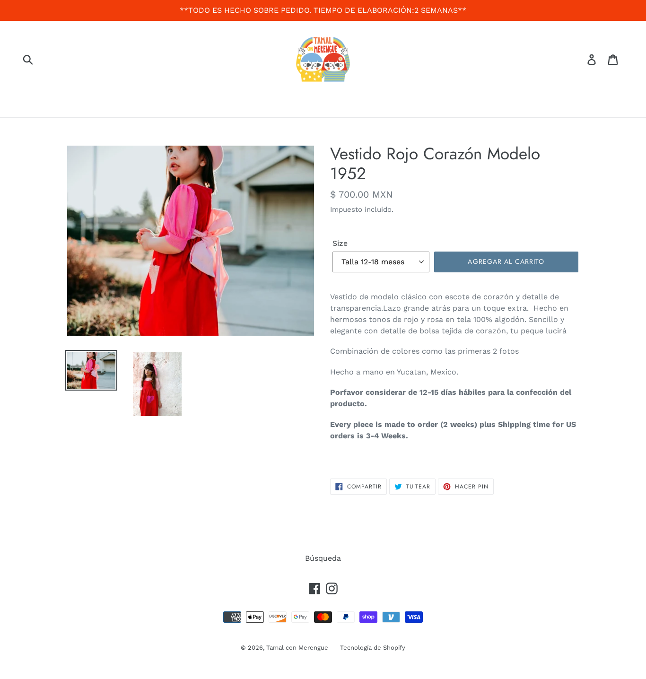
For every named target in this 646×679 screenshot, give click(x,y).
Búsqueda (323, 558)
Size (340, 243)
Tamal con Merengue (297, 647)
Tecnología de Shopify (372, 647)
